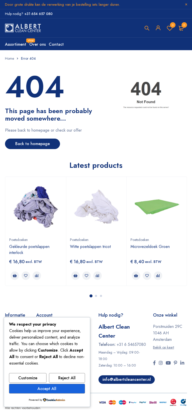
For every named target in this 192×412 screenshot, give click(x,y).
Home (9, 58)
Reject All (67, 378)
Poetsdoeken (18, 239)
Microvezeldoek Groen (150, 246)
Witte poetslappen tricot (90, 246)
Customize (27, 378)
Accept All (47, 389)
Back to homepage (32, 144)
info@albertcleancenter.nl (126, 379)
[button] (14, 275)
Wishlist (173, 25)
